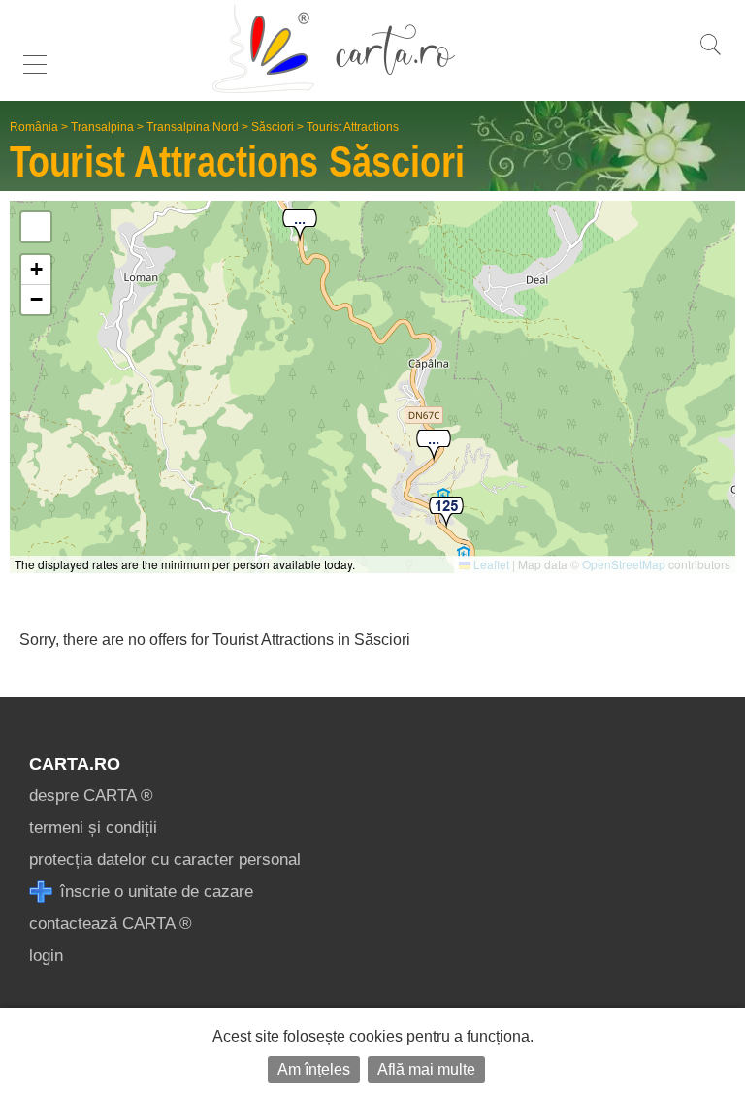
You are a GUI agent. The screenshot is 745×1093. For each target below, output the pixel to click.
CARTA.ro (74, 764)
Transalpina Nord (192, 127)
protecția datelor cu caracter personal (165, 860)
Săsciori (272, 127)
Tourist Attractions (353, 127)
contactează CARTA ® (110, 924)
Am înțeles (313, 1069)
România (34, 127)
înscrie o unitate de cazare (154, 892)
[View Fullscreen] (35, 226)
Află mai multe (426, 1069)
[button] (299, 226)
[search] (710, 55)
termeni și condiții (93, 828)
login (46, 956)
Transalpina (102, 127)
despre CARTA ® (91, 796)
